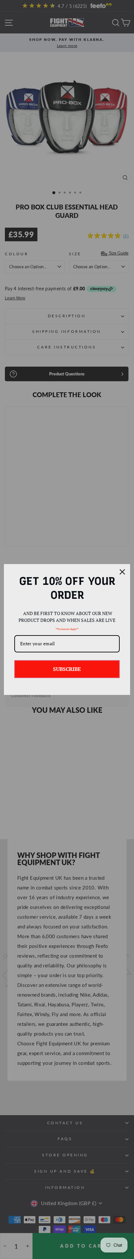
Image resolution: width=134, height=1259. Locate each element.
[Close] (122, 572)
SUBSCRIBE (67, 669)
